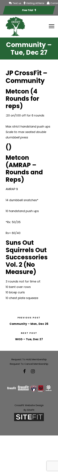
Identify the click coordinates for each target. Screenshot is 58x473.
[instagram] (33, 371)
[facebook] (24, 371)
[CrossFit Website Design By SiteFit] (29, 416)
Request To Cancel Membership (29, 364)
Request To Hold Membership (29, 359)
